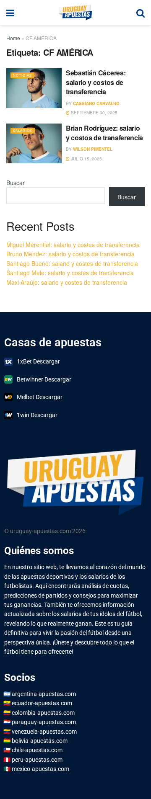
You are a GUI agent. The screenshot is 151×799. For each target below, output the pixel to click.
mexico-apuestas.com (40, 768)
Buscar (15, 182)
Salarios (22, 130)
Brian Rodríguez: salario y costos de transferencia (104, 132)
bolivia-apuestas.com (40, 740)
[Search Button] (140, 12)
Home (13, 37)
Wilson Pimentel (92, 149)
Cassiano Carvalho (96, 103)
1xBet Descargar (38, 361)
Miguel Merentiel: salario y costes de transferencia (73, 244)
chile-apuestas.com (37, 750)
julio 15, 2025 (86, 159)
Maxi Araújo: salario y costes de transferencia (66, 282)
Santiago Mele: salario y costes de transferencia (70, 272)
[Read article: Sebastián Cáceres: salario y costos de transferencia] (34, 88)
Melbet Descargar (39, 397)
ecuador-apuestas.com (42, 703)
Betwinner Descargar (44, 379)
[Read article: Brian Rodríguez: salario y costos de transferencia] (34, 143)
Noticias (22, 75)
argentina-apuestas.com (44, 694)
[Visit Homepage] (75, 12)
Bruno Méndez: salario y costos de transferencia (70, 254)
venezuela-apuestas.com (44, 731)
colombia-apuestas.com (43, 712)
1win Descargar (37, 415)
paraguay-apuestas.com (44, 722)
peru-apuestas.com (37, 759)
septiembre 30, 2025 (93, 113)
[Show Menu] (10, 12)
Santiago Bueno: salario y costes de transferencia (72, 263)
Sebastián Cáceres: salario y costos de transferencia (95, 82)
